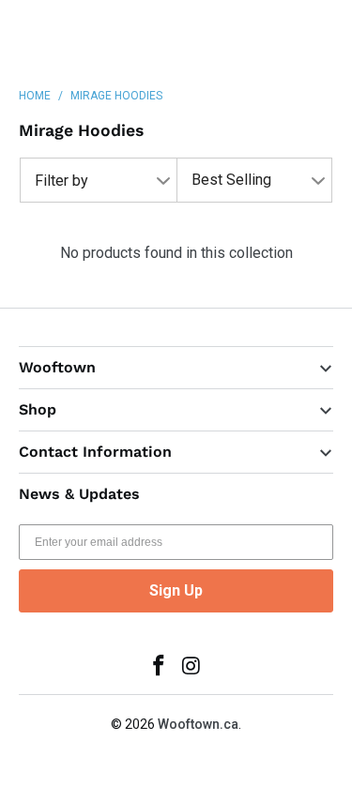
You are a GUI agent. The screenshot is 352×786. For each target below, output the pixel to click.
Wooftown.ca (198, 724)
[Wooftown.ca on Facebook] (159, 667)
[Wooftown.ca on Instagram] (191, 667)
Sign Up (176, 590)
